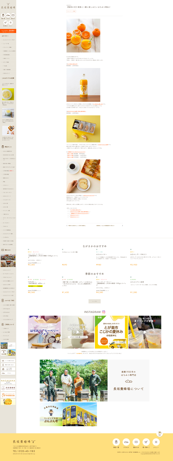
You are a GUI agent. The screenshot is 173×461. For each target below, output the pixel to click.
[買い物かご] (5, 22)
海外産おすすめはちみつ (8, 189)
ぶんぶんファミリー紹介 (8, 295)
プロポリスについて (7, 277)
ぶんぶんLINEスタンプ (8, 319)
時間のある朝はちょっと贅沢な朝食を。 (77, 225)
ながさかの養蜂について (8, 281)
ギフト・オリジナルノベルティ (9, 218)
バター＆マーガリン (7, 192)
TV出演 (5, 66)
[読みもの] (13, 15)
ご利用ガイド (6, 328)
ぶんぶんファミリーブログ (9, 40)
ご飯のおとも (6, 214)
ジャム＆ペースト (7, 199)
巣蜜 (4, 181)
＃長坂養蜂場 (79, 353)
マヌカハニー (6, 185)
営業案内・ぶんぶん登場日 (9, 51)
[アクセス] (8, 15)
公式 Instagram (6, 308)
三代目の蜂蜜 (8, 170)
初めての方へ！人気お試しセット (9, 159)
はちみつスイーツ (7, 196)
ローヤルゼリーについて (8, 273)
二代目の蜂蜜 (6, 174)
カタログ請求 (6, 339)
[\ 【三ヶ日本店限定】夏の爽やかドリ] (144, 332)
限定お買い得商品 (7, 163)
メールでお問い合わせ (9, 360)
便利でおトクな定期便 (8, 244)
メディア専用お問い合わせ (9, 369)
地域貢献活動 (6, 54)
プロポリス (5, 226)
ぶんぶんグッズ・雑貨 (8, 233)
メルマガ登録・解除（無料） (9, 305)
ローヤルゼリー (6, 222)
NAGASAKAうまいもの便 (8, 155)
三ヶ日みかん (6, 237)
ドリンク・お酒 (6, 210)
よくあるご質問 (6, 332)
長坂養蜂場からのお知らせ (8, 288)
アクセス (9, 373)
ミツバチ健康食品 (7, 230)
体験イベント (6, 58)
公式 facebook (6, 312)
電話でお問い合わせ (9, 364)
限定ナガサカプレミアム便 (8, 167)
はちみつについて (7, 270)
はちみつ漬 (5, 207)
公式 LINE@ (5, 316)
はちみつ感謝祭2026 (7, 151)
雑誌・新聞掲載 (7, 69)
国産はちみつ (6, 178)
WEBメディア (7, 73)
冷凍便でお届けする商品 (8, 241)
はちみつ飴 (5, 203)
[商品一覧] (3, 15)
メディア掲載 (6, 62)
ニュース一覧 (6, 43)
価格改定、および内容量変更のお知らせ (105, 225)
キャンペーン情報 (7, 47)
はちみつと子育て (7, 284)
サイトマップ (6, 335)
